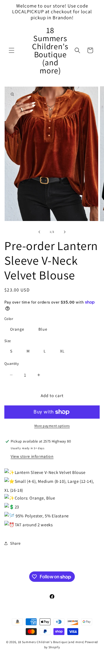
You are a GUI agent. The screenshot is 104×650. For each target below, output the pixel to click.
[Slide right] (64, 232)
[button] (11, 50)
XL (62, 351)
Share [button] (15, 543)
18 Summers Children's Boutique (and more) (51, 642)
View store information (32, 456)
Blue (42, 329)
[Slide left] (39, 232)
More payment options (52, 426)
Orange (17, 329)
